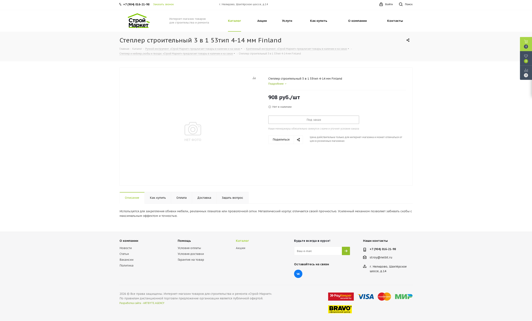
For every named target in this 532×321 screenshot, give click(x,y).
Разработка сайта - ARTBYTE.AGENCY (141, 303)
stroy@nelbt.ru (381, 257)
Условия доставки (191, 254)
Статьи (124, 254)
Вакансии (126, 260)
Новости (125, 248)
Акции (240, 248)
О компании (128, 241)
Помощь (184, 241)
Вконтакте (298, 274)
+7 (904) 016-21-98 (383, 249)
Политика (126, 265)
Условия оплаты (189, 248)
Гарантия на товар (191, 260)
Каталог (242, 241)
